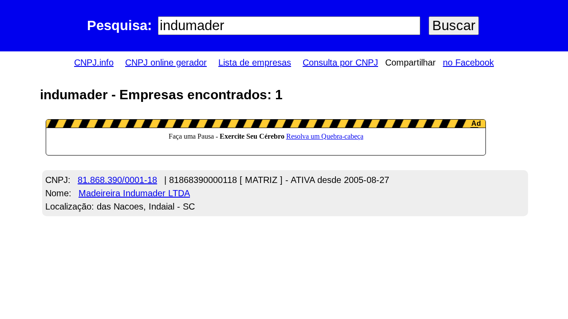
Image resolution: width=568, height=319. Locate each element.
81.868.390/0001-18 (117, 180)
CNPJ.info (94, 62)
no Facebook (468, 62)
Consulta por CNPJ (340, 62)
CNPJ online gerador (166, 62)
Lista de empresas (254, 62)
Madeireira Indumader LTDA (134, 193)
